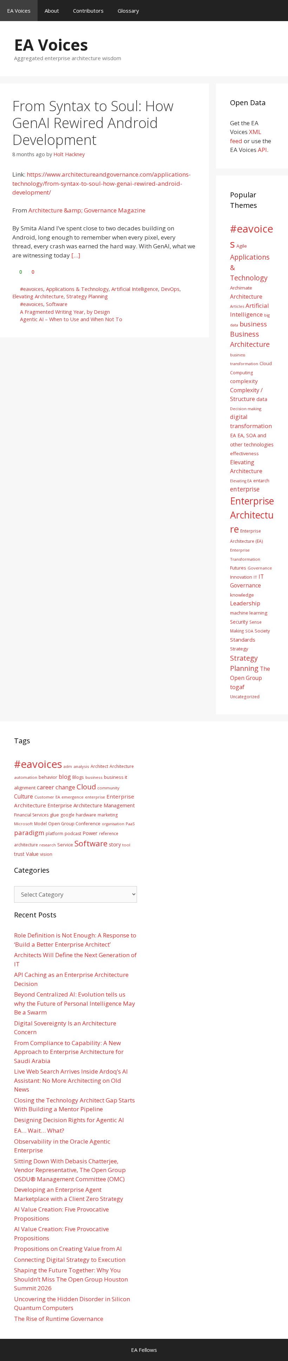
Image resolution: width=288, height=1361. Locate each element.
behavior (48, 777)
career (45, 787)
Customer (44, 797)
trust (19, 854)
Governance (260, 568)
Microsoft (23, 823)
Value (32, 853)
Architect (99, 766)
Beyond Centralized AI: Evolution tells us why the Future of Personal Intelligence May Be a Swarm (74, 1003)
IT (255, 577)
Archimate (241, 288)
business (253, 323)
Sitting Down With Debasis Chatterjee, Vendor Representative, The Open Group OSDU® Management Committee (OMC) (70, 1170)
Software (56, 304)
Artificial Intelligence (134, 289)
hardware (86, 815)
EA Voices (19, 10)
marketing (108, 815)
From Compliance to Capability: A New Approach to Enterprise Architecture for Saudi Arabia (69, 1052)
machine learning (248, 613)
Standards (242, 639)
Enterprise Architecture (252, 514)
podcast (73, 834)
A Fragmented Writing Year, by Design (65, 312)
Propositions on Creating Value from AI (68, 1249)
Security (239, 621)
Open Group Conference (74, 824)
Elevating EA (241, 480)
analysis (81, 766)
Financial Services (31, 815)
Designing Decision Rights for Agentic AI (69, 1120)
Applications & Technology (77, 289)
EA (233, 435)
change (65, 787)
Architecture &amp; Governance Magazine (86, 210)
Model (40, 823)
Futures (238, 568)
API (262, 150)
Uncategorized (245, 696)
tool (126, 844)
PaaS (130, 823)
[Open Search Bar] (277, 10)
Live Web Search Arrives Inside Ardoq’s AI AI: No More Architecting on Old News (71, 1080)
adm (68, 766)
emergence (72, 797)
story (115, 844)
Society (262, 631)
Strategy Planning (87, 296)
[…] (75, 255)
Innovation (241, 577)
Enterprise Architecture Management (91, 805)
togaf (237, 687)
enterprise (245, 489)
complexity (244, 380)
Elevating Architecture (38, 296)
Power (90, 833)
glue (54, 815)
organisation (113, 823)
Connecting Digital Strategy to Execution (69, 1259)
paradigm (29, 832)
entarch (261, 480)
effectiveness (244, 453)
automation (25, 777)
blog (65, 776)
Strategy (239, 648)
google (67, 815)
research (47, 844)
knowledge (242, 595)
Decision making (245, 408)
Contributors (88, 10)
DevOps (170, 289)
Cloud (86, 786)
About (52, 10)
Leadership (245, 603)
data (261, 398)
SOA (249, 631)
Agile (241, 246)
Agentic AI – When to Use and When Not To (71, 319)
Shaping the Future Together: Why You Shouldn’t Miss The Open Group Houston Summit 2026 (71, 1279)
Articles (237, 306)
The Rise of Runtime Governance (58, 1319)
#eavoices (31, 289)
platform (54, 833)
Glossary (128, 10)
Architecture (246, 296)
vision (46, 854)
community (108, 787)
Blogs (78, 777)
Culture (23, 796)
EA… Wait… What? (39, 1130)
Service (65, 844)
